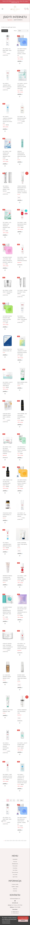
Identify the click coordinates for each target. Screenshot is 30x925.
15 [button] (25, 840)
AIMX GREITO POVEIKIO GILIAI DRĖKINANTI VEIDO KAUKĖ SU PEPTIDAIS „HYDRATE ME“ (21, 52)
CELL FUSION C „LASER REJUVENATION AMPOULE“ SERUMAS (21, 577)
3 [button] (7, 840)
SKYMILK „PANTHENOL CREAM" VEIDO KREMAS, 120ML (22, 544)
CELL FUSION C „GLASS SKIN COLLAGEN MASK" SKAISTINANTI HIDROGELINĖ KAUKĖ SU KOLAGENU (22, 610)
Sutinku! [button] (23, 920)
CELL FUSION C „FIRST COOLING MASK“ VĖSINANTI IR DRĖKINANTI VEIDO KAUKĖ (7, 155)
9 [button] (16, 840)
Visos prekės (15, 874)
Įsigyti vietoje (15, 876)
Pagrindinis (10, 20)
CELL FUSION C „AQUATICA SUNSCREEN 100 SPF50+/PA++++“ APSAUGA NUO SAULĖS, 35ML (7, 120)
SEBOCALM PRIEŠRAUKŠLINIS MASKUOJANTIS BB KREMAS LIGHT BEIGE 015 (21, 155)
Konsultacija (15, 868)
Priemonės (15, 861)
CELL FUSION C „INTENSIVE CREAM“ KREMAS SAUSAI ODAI (7, 85)
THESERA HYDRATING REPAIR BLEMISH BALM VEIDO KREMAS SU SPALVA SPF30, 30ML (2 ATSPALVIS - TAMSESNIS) (22, 189)
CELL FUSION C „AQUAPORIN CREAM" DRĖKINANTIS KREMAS (7, 544)
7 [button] (13, 840)
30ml (19, 197)
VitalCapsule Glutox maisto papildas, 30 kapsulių (7, 514)
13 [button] (22, 840)
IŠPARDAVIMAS (15, 863)
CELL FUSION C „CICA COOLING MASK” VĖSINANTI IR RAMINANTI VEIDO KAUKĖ (7, 226)
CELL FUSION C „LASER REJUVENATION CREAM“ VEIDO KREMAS (22, 224)
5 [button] (10, 840)
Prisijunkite (5, 53)
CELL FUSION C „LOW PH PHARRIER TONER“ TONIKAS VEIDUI (22, 744)
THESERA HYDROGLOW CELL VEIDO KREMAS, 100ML (22, 711)
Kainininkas (15, 891)
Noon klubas (15, 870)
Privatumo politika (15, 884)
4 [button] (8, 840)
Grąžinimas (15, 888)
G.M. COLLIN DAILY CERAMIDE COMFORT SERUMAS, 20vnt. (7, 676)
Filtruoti (15, 30)
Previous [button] (2, 821)
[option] (7, 816)
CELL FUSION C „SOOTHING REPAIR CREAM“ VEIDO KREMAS (22, 318)
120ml (19, 550)
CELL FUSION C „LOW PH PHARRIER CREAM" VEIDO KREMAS (7, 384)
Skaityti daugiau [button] (6, 922)
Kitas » (22, 800)
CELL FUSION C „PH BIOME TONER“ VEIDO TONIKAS (7, 50)
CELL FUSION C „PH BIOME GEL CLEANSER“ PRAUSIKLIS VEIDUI (21, 118)
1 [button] (4, 840)
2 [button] (5, 840)
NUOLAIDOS (15, 859)
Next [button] (28, 821)
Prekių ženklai (15, 866)
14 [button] (24, 840)
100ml (19, 718)
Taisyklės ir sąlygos (15, 886)
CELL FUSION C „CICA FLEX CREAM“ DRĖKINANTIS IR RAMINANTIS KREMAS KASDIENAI (7, 450)
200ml (19, 685)
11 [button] (19, 840)
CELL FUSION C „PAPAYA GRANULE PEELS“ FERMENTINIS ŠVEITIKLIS (22, 259)
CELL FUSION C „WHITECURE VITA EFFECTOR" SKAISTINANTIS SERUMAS (6, 746)
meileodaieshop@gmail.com (15, 898)
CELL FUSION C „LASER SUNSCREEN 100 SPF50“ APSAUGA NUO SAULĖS (7, 776)
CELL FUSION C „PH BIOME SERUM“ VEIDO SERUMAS (21, 514)
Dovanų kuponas (15, 872)
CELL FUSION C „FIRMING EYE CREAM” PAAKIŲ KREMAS (22, 292)
